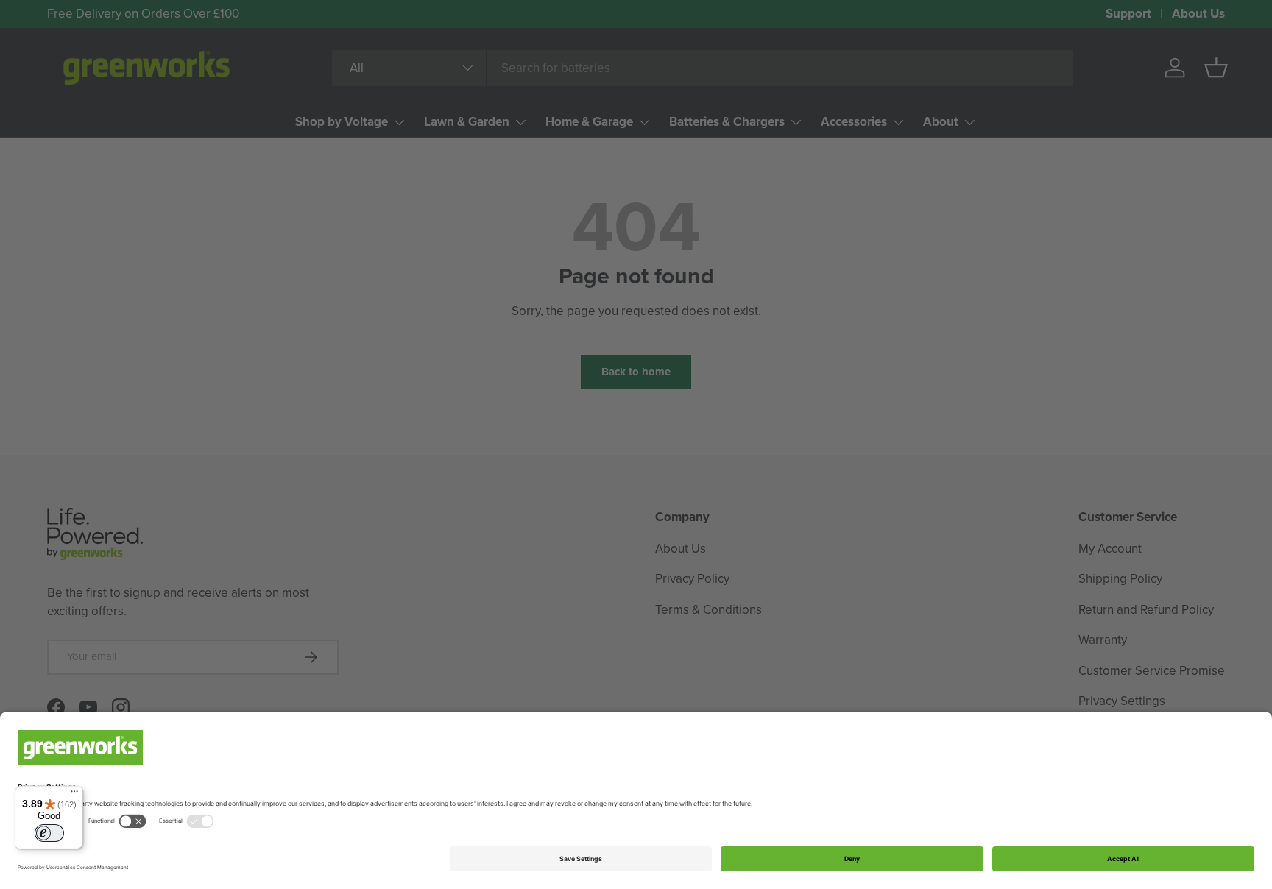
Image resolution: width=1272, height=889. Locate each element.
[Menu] (74, 795)
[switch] (49, 833)
